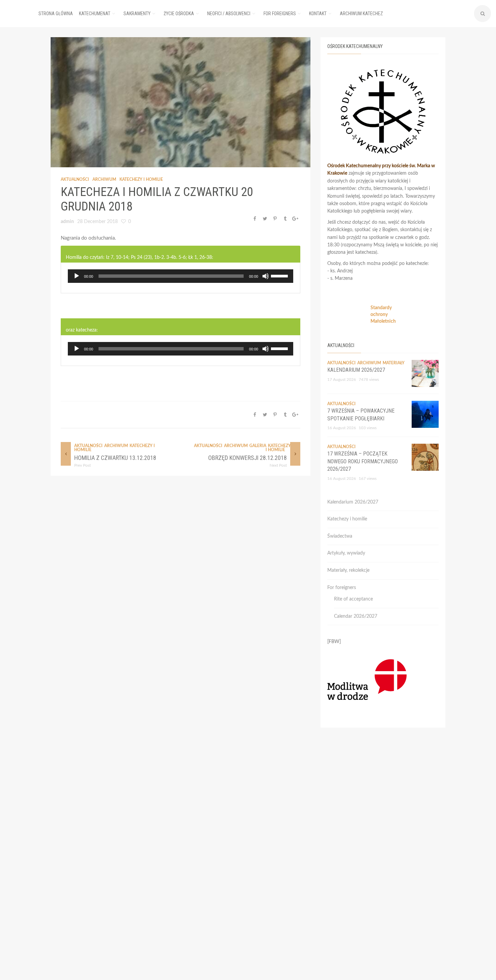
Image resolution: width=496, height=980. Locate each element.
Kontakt (318, 13)
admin (67, 221)
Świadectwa (339, 536)
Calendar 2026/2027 (355, 616)
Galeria (257, 446)
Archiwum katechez (361, 13)
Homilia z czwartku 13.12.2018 (115, 457)
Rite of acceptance (353, 599)
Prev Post (82, 465)
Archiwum (104, 179)
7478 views (369, 379)
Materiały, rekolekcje (348, 570)
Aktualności (75, 179)
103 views (368, 428)
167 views (368, 478)
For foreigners (280, 13)
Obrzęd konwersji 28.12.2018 (247, 457)
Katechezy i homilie (141, 179)
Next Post (278, 465)
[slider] (280, 275)
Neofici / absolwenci (228, 13)
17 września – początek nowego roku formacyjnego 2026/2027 (362, 461)
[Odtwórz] (76, 276)
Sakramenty (136, 13)
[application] (180, 276)
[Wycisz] (265, 276)
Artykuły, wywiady (346, 553)
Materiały (394, 363)
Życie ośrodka (179, 13)
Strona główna (55, 13)
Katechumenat (94, 13)
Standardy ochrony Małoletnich (383, 314)
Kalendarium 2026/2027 (356, 370)
